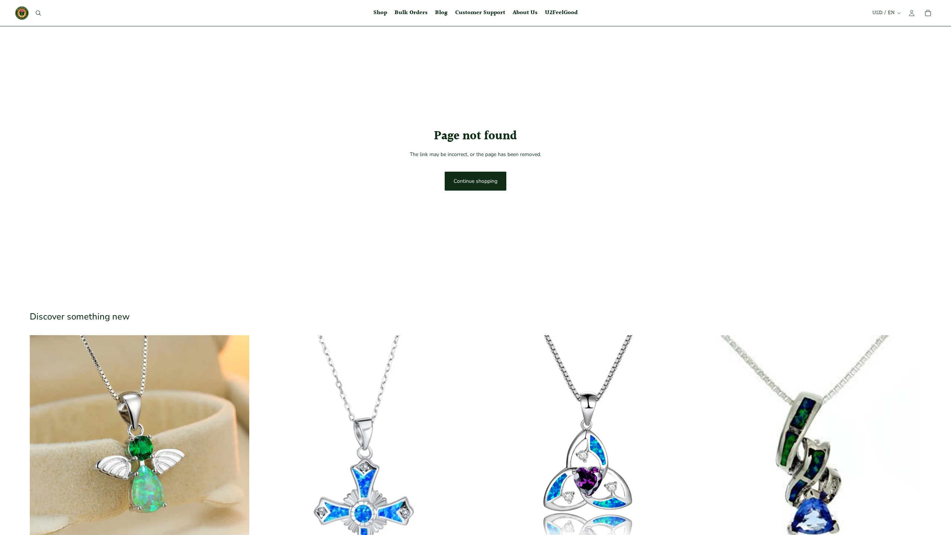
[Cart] (928, 13)
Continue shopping (475, 181)
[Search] (38, 13)
